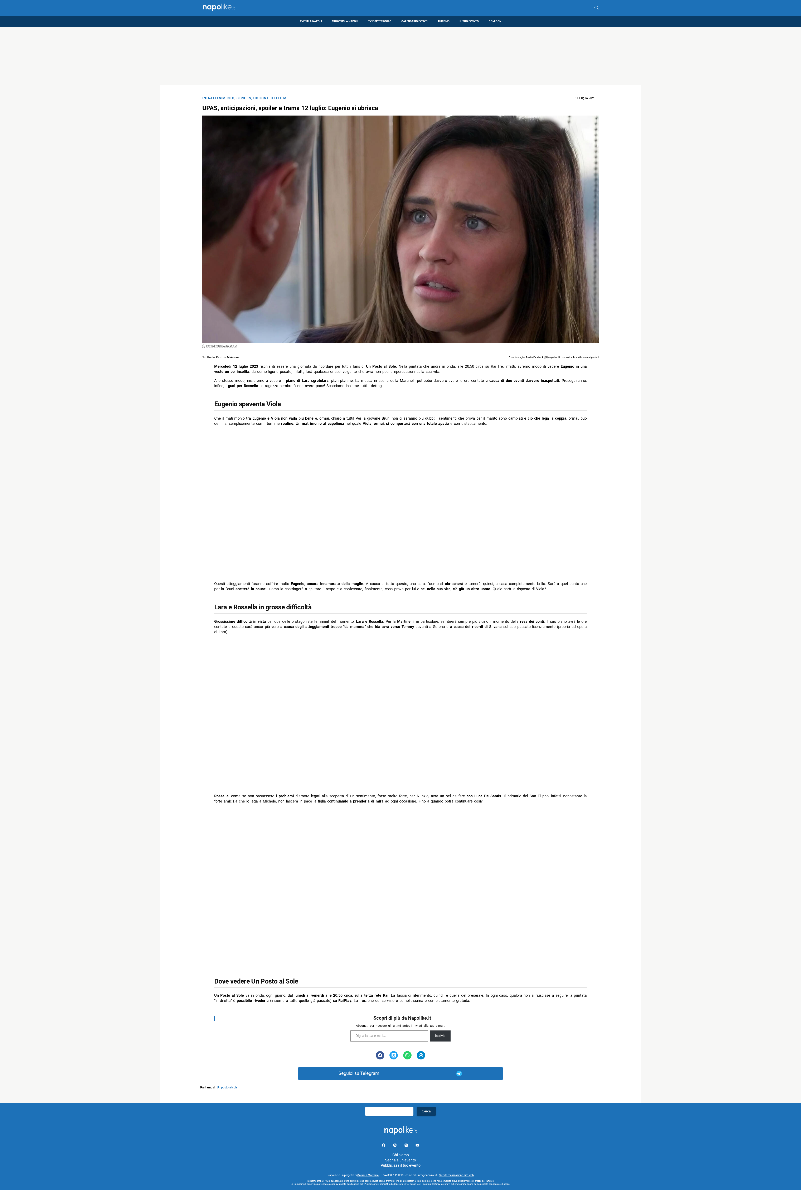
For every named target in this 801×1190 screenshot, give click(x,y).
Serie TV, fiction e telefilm (261, 98)
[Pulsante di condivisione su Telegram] (421, 1055)
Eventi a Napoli (311, 21)
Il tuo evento (469, 21)
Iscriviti (440, 1036)
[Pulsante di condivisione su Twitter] (393, 1055)
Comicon (495, 21)
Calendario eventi (414, 21)
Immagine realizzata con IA (221, 345)
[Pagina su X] (406, 1146)
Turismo (444, 21)
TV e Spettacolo (379, 21)
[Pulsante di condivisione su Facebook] (380, 1055)
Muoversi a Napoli (345, 21)
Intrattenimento (218, 98)
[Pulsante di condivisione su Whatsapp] (407, 1055)
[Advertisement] (400, 56)
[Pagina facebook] (384, 1146)
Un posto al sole (227, 1087)
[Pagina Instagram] (395, 1146)
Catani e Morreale (368, 1175)
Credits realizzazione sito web (456, 1175)
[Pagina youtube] (417, 1146)
